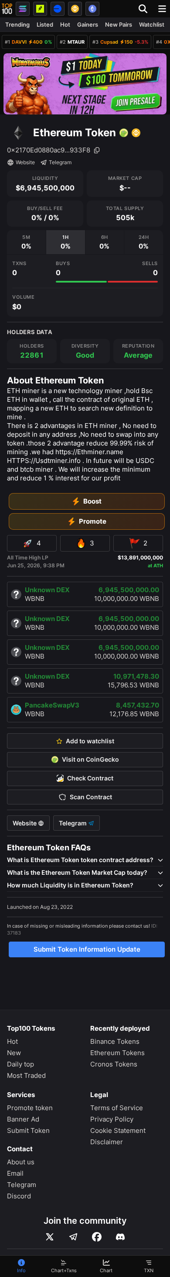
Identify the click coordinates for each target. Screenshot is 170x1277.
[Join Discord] (120, 1236)
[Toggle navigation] (162, 9)
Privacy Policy (111, 1119)
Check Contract (90, 778)
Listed (45, 24)
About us (20, 1162)
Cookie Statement (118, 1130)
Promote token (30, 1108)
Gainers (87, 24)
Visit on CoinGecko (90, 759)
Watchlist (151, 24)
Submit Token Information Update (87, 949)
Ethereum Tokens (117, 1053)
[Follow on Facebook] (96, 1236)
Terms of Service (116, 1108)
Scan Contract (91, 797)
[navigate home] (7, 8)
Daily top (20, 1064)
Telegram (60, 162)
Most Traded (26, 1075)
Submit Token (28, 1130)
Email (15, 1173)
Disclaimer (106, 1142)
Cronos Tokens (113, 1064)
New (14, 1053)
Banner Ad (23, 1119)
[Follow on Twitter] (49, 1236)
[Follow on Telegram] (73, 1236)
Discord (19, 1196)
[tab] (26, 242)
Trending (17, 24)
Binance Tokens (114, 1041)
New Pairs (118, 24)
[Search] (145, 9)
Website (25, 162)
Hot (65, 24)
